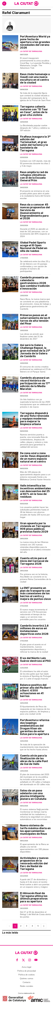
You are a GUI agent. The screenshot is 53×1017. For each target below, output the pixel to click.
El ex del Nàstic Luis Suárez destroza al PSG (35, 659)
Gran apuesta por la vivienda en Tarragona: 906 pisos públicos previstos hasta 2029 (35, 527)
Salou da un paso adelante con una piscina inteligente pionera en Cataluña (33, 794)
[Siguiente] (44, 926)
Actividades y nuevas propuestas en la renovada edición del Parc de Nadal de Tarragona (34, 863)
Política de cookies (26, 975)
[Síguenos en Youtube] (36, 960)
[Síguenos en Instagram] (30, 960)
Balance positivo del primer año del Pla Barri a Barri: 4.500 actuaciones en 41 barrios (35, 690)
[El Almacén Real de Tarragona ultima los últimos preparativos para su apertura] (10, 900)
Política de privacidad (26, 971)
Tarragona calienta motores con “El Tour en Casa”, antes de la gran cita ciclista (34, 110)
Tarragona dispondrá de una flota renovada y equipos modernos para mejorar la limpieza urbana (34, 419)
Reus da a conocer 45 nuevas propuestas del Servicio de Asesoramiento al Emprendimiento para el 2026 (35, 211)
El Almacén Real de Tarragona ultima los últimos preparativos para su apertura (34, 897)
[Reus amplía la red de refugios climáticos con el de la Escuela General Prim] (10, 179)
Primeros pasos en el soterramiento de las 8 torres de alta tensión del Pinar (35, 319)
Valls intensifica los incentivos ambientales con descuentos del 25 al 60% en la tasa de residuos (35, 491)
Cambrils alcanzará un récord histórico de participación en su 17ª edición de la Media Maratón (35, 383)
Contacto (26, 982)
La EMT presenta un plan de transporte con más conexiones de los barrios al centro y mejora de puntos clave (35, 593)
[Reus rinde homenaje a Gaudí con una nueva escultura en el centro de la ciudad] (10, 81)
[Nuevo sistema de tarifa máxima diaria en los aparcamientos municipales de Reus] (10, 832)
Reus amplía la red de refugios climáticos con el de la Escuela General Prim (34, 176)
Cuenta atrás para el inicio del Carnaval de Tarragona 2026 (34, 561)
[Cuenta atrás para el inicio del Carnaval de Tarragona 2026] (10, 565)
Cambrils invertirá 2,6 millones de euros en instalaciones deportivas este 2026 (34, 630)
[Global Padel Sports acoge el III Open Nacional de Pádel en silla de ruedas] (10, 249)
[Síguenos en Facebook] (17, 960)
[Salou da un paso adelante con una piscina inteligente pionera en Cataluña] (10, 797)
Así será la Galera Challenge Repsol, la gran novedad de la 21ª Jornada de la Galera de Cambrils (35, 350)
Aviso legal (26, 967)
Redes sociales (26, 986)
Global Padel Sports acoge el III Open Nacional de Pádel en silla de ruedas (33, 246)
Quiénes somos (26, 978)
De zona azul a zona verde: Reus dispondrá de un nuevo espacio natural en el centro (35, 457)
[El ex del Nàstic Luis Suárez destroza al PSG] (10, 665)
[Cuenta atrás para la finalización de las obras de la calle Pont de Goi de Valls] (10, 762)
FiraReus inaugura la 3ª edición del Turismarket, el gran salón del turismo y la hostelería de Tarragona (35, 143)
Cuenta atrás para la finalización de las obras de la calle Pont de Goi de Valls (34, 759)
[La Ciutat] (26, 3)
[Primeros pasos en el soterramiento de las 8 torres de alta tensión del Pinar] (10, 322)
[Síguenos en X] (23, 960)
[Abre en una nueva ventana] (14, 999)
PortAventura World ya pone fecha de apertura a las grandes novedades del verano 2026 (35, 42)
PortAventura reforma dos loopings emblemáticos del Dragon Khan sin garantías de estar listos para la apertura (34, 727)
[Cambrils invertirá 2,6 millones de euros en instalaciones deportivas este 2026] (10, 632)
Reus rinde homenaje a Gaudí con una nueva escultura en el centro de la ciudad (35, 78)
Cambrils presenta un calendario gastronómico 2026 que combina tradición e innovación (35, 283)
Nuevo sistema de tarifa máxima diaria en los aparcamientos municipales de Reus (35, 829)
